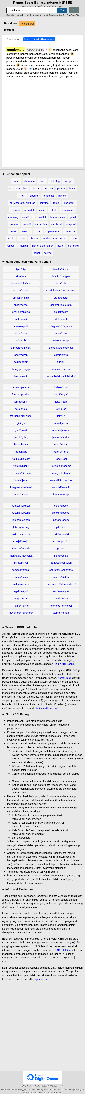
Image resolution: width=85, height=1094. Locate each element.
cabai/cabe (61, 283)
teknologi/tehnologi (61, 605)
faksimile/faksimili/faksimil (61, 376)
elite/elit (61, 362)
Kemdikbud (64, 678)
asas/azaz (21, 333)
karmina (44, 203)
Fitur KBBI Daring (64, 664)
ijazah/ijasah (21, 480)
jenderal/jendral (61, 437)
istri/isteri (61, 408)
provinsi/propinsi (61, 541)
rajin (74, 238)
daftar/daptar (61, 297)
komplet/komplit (61, 487)
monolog (13, 217)
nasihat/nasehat (21, 584)
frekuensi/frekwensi (21, 416)
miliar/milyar (21, 562)
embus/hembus (61, 369)
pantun (61, 188)
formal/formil (21, 401)
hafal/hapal (21, 451)
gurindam (70, 231)
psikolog (55, 181)
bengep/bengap (21, 369)
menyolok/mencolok (21, 555)
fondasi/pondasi (21, 394)
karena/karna (61, 451)
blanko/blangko (61, 276)
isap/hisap (61, 401)
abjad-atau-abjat (18, 188)
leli (22, 195)
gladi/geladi (21, 430)
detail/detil (61, 319)
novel (60, 245)
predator (13, 224)
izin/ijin (61, 416)
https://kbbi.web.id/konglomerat (39, 39)
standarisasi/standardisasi (61, 584)
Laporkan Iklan (42, 979)
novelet (42, 217)
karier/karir (61, 458)
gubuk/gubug (21, 437)
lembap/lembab (21, 520)
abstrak (34, 238)
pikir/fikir (61, 527)
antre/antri (21, 319)
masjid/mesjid (21, 541)
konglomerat (27, 23)
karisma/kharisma (61, 466)
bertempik (69, 203)
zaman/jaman (61, 612)
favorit (41, 210)
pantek (62, 195)
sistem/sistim (61, 577)
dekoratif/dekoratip (61, 305)
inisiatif (27, 224)
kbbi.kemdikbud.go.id (47, 708)
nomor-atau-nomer (42, 245)
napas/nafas (21, 577)
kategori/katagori (61, 473)
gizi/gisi (21, 423)
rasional (15, 210)
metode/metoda (21, 548)
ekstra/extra (61, 355)
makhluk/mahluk (21, 534)
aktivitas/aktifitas (21, 283)
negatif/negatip (21, 591)
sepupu (68, 181)
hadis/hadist (21, 444)
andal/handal (21, 305)
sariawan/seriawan (61, 562)
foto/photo (21, 408)
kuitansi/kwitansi (21, 512)
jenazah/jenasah (61, 430)
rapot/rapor (61, 548)
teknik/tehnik (61, 598)
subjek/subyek (61, 591)
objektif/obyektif (61, 512)
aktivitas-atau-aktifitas (22, 203)
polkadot (29, 210)
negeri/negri (21, 598)
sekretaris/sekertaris (61, 570)
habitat (36, 188)
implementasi (53, 231)
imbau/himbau (21, 494)
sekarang (73, 245)
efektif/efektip (61, 340)
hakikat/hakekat (21, 458)
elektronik (27, 217)
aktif (53, 210)
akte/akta (21, 276)
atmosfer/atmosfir (21, 347)
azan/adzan (21, 355)
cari (38, 231)
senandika (41, 224)
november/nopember (21, 612)
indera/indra (61, 387)
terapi (56, 203)
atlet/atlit (21, 340)
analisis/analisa (21, 312)
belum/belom (21, 362)
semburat (56, 224)
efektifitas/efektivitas (61, 347)
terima (48, 253)
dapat (37, 253)
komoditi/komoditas (61, 480)
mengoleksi (67, 210)
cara (22, 238)
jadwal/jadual (61, 423)
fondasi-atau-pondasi (54, 238)
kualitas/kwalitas (21, 505)
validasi (11, 245)
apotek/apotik (21, 326)
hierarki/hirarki (21, 466)
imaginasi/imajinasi (21, 487)
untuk (13, 231)
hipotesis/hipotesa (21, 473)
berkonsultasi (58, 217)
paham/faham (61, 520)
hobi (42, 181)
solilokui (25, 231)
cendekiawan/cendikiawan (61, 290)
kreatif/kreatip (61, 494)
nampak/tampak (21, 570)
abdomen (29, 181)
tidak (11, 238)
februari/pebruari (21, 387)
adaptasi (71, 224)
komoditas (48, 195)
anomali (48, 188)
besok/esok (21, 376)
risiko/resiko (61, 555)
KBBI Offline (63, 950)
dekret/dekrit (61, 312)
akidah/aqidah (21, 290)
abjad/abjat (21, 269)
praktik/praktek (61, 534)
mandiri (24, 245)
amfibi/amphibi (21, 297)
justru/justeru (61, 444)
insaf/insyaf (61, 394)
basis (72, 188)
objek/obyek (61, 505)
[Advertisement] (42, 120)
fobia (16, 181)
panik (73, 217)
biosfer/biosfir (61, 269)
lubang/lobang (21, 527)
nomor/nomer (21, 605)
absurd (34, 195)
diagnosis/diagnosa (61, 326)
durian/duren (61, 333)
